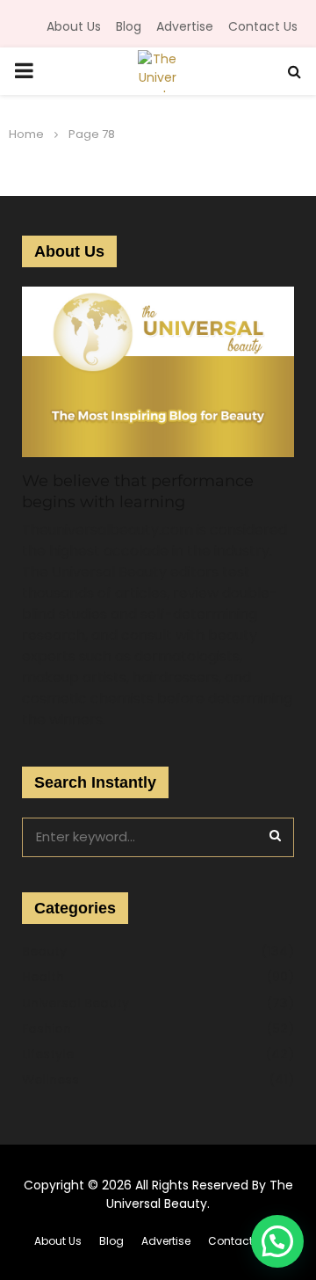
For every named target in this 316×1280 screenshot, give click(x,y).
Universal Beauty (75, 1003)
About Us (74, 26)
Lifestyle (48, 1054)
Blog (128, 26)
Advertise (184, 26)
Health (43, 976)
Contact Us (263, 26)
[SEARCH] (275, 835)
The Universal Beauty (199, 1194)
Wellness (50, 1079)
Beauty (44, 951)
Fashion (46, 1028)
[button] (277, 1241)
